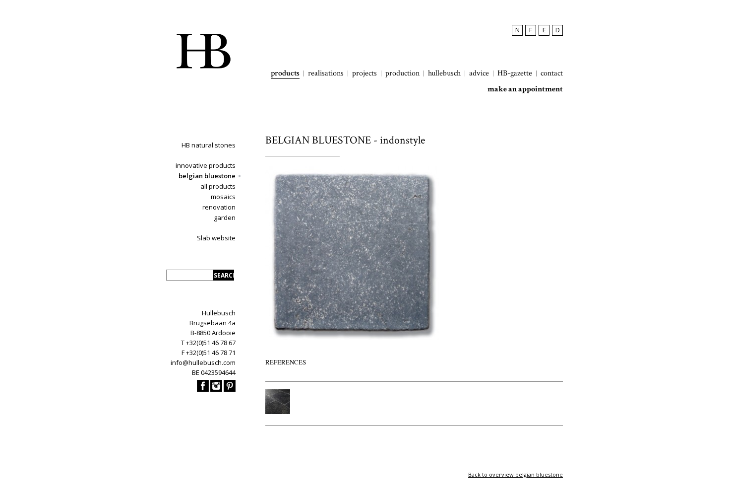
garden (225, 217)
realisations (326, 73)
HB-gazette (514, 73)
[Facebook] (203, 389)
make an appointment (525, 89)
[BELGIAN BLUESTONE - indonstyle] (352, 338)
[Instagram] (216, 389)
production (402, 73)
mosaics (223, 196)
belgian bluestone (207, 175)
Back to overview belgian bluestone (515, 474)
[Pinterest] (230, 389)
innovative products (206, 165)
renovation (219, 207)
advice (479, 73)
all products (218, 186)
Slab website (216, 237)
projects (364, 73)
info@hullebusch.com (203, 362)
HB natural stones (209, 145)
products (285, 73)
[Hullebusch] (203, 51)
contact (552, 73)
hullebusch (444, 73)
